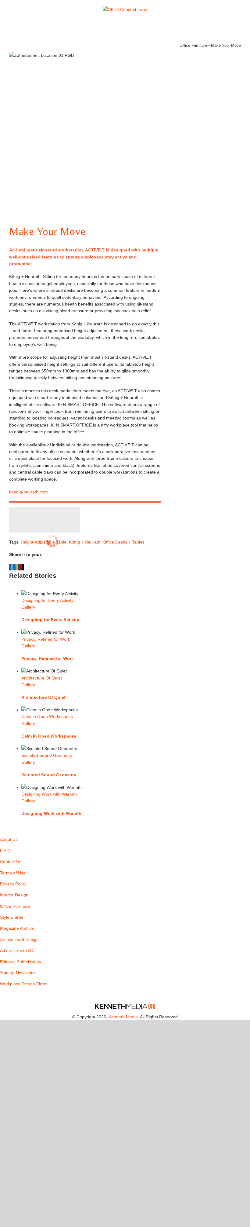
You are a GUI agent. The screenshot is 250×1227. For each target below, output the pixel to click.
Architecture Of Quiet (41, 678)
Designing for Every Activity (47, 600)
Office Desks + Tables (124, 542)
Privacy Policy (13, 883)
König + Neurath (84, 542)
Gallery (28, 607)
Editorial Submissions (20, 961)
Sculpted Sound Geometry (46, 755)
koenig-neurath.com (28, 491)
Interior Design (14, 894)
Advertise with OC (17, 950)
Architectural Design (19, 939)
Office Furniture (193, 45)
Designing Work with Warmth (49, 794)
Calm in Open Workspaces (47, 716)
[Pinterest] (4, 996)
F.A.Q (5, 850)
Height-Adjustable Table (43, 542)
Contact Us (10, 861)
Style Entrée (11, 917)
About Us (9, 839)
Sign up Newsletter (18, 972)
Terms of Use (13, 872)
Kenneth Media (123, 1016)
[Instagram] (20, 996)
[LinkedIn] (12, 996)
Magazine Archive (17, 928)
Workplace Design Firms (23, 983)
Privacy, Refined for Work (45, 639)
